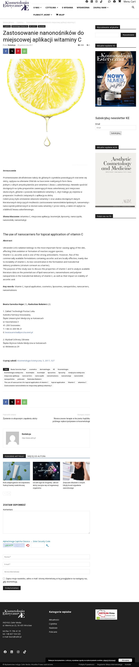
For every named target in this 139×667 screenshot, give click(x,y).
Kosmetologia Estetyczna (19, 26)
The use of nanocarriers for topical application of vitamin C (26, 382)
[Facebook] (5, 51)
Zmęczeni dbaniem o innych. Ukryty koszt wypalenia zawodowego (74, 485)
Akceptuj (125, 660)
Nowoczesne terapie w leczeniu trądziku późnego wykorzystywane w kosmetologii (71, 420)
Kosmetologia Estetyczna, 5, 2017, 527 (36, 360)
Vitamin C (71, 382)
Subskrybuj (115, 133)
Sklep (61, 14)
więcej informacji (109, 660)
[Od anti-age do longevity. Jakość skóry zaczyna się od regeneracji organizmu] (46, 471)
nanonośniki (78, 376)
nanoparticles (9, 379)
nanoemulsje (66, 376)
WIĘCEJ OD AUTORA (36, 456)
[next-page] (9, 493)
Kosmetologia (63, 369)
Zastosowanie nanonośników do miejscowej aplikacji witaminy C (28, 386)
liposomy (62, 373)
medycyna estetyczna (76, 373)
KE (54, 369)
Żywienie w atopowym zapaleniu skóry (20, 418)
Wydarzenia (83, 7)
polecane (21, 379)
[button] (133, 7)
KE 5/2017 (33, 26)
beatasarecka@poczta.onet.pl (19, 332)
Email (97, 124)
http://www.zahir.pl (29, 438)
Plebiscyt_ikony (41, 14)
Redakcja (11, 45)
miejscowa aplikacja (11, 376)
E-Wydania (67, 7)
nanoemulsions (52, 376)
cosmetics (33, 369)
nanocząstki (39, 376)
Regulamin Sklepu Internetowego (109, 664)
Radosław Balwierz (34, 379)
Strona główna (8, 22)
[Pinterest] (18, 51)
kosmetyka (30, 373)
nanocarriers (27, 376)
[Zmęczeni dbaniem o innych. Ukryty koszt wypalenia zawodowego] (76, 471)
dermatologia (45, 369)
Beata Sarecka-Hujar (18, 369)
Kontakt (128, 664)
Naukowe (42, 26)
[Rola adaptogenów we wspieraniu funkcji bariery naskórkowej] (16, 471)
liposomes (52, 373)
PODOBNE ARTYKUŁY (14, 456)
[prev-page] (4, 493)
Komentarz (8, 509)
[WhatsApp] (24, 51)
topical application (58, 382)
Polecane (53, 632)
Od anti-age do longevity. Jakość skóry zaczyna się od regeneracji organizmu (46, 485)
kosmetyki (41, 373)
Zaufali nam (99, 7)
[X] (12, 51)
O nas (36, 7)
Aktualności (54, 619)
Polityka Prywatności (87, 664)
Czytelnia (50, 7)
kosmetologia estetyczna (13, 373)
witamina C (82, 382)
